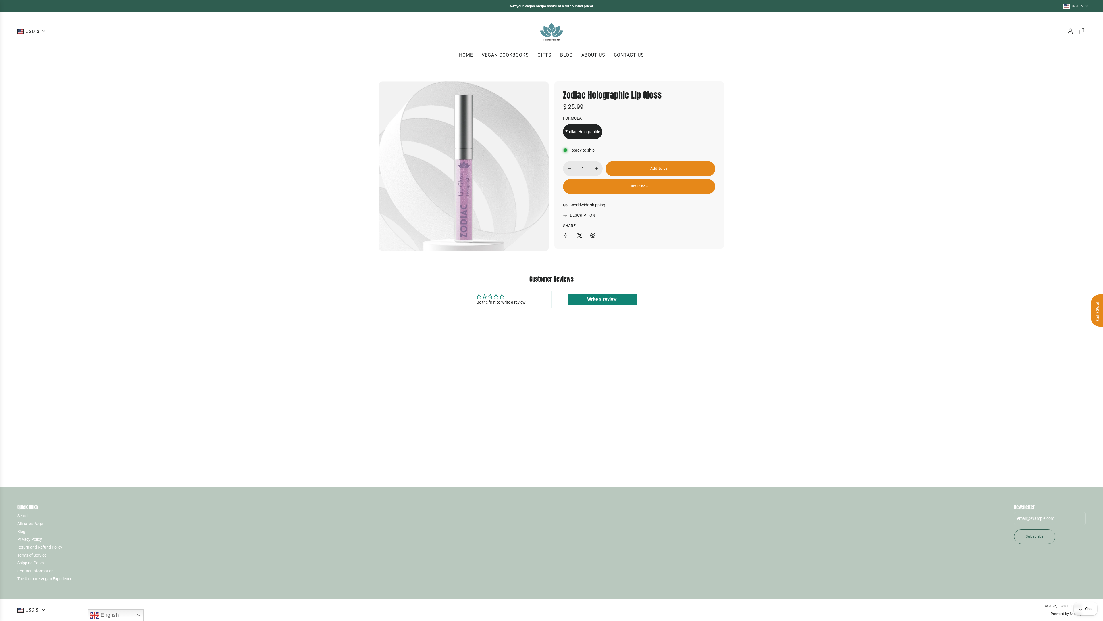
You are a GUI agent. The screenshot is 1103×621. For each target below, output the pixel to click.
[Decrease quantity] (569, 168)
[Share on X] (579, 236)
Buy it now (639, 186)
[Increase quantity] (596, 168)
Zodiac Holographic (582, 131)
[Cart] (1083, 31)
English (109, 615)
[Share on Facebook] (566, 236)
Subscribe (1035, 536)
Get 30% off (1097, 310)
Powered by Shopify (1066, 614)
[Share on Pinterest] (593, 236)
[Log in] (1070, 31)
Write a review (602, 299)
